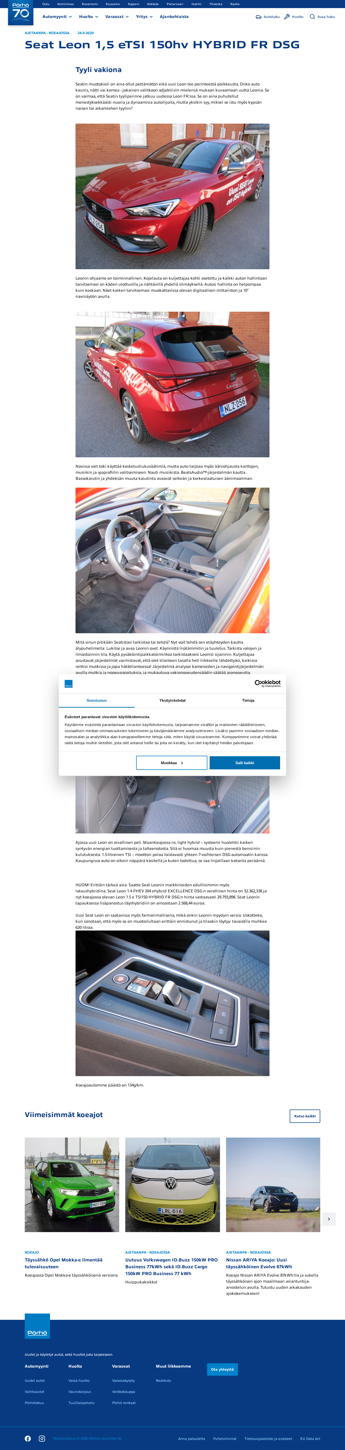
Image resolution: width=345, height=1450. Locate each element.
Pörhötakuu (34, 1403)
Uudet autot (35, 1381)
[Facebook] (28, 1438)
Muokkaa (169, 762)
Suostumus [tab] (97, 700)
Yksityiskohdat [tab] (172, 700)
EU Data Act (310, 1439)
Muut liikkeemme (173, 1366)
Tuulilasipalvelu (81, 1403)
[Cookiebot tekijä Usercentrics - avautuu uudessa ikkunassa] (258, 684)
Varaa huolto (78, 1381)
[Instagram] (42, 1438)
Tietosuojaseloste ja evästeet (268, 1439)
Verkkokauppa (123, 1392)
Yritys (141, 16)
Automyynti (54, 16)
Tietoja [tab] (248, 700)
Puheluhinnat (224, 1439)
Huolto (86, 16)
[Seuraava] (329, 1219)
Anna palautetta (191, 1439)
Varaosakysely (123, 1381)
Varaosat (114, 16)
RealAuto (163, 1381)
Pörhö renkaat (124, 1403)
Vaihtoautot (34, 1392)
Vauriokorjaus (79, 1392)
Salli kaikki (244, 762)
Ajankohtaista (174, 16)
